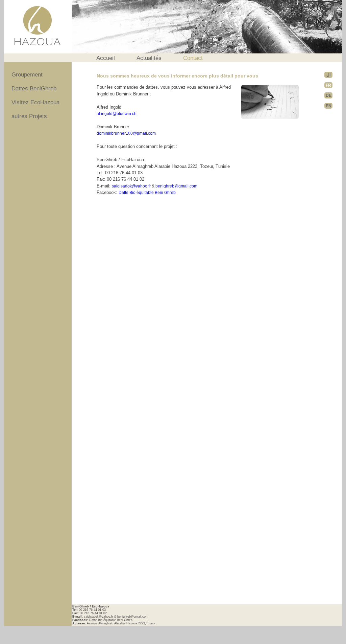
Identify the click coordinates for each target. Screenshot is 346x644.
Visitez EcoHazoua (35, 102)
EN (328, 106)
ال (328, 74)
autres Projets (29, 116)
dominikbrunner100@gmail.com (126, 133)
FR (328, 85)
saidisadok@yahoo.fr (131, 186)
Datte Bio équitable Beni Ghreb (147, 192)
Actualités (149, 58)
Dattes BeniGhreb (33, 88)
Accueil (105, 58)
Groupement (27, 74)
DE (328, 95)
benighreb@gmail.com (176, 186)
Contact (193, 58)
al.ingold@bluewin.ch (117, 113)
